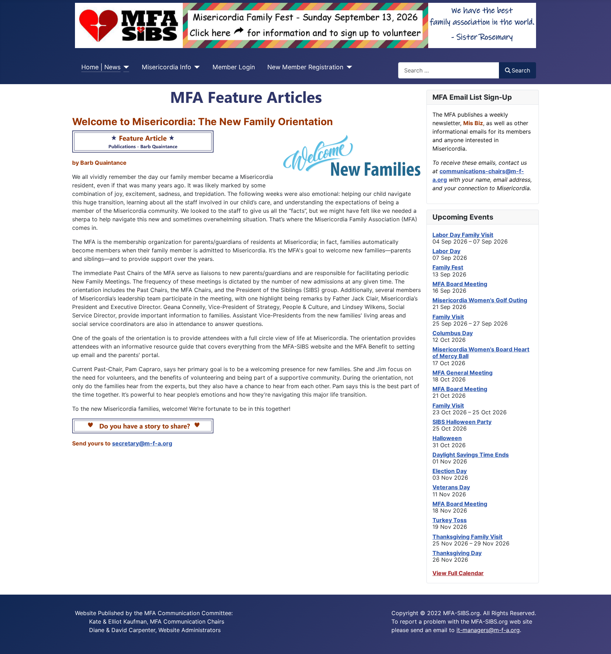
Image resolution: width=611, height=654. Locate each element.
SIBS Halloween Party (461, 421)
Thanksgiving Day (457, 552)
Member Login (234, 67)
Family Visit (448, 316)
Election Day (449, 470)
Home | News (101, 67)
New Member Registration (305, 67)
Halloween (447, 438)
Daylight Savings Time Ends (470, 454)
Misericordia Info (166, 67)
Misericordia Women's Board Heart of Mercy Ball (480, 353)
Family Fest (447, 267)
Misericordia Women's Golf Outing (479, 300)
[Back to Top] (598, 640)
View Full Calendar (458, 573)
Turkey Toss (449, 520)
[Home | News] (125, 67)
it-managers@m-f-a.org (488, 629)
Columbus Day (452, 333)
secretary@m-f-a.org (142, 443)
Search (521, 70)
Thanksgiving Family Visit (467, 536)
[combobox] (448, 70)
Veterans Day (451, 487)
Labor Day (446, 251)
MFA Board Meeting (459, 283)
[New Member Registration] (347, 67)
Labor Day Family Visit (462, 234)
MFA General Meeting (462, 372)
